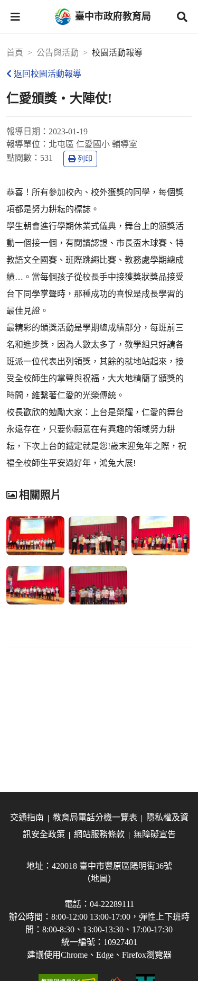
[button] (15, 17)
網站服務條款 (99, 834)
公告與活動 (57, 52)
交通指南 (27, 817)
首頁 (14, 52)
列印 (85, 159)
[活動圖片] (35, 535)
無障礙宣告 (155, 834)
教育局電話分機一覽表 (95, 817)
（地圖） (99, 878)
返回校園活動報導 (47, 73)
